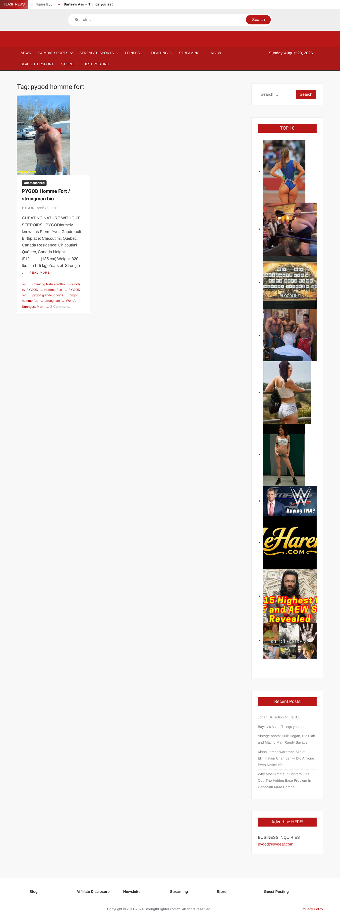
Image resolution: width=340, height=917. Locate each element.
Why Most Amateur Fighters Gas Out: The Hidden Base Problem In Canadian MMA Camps (284, 780)
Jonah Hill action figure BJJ (279, 717)
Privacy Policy (312, 909)
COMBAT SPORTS (53, 53)
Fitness (132, 53)
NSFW (216, 53)
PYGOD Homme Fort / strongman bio (46, 195)
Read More (39, 272)
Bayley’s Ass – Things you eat (88, 4)
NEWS (26, 53)
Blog (33, 891)
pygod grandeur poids (47, 295)
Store (221, 891)
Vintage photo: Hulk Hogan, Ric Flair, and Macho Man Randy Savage (287, 739)
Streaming (189, 53)
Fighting (159, 53)
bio (24, 284)
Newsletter (132, 891)
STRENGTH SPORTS (96, 53)
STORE (67, 64)
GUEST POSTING (95, 64)
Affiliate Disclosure (93, 891)
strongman (52, 301)
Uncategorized (34, 183)
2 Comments (60, 306)
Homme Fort (53, 290)
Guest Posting (276, 891)
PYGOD (28, 208)
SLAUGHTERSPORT (37, 64)
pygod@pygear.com (275, 844)
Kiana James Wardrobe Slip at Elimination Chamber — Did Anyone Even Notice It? (286, 758)
